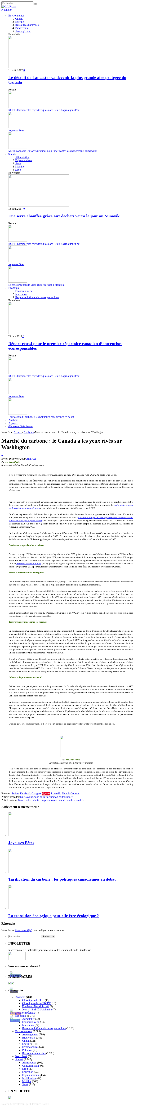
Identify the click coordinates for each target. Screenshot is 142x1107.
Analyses (13, 420)
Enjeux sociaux (23, 160)
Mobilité (19, 166)
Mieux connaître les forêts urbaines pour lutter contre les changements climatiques (52, 150)
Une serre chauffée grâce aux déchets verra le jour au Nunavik (63, 216)
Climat (19, 18)
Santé (18, 163)
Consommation (30, 1065)
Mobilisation (29, 1078)
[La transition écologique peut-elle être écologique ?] (26, 908)
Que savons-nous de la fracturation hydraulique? (46, 796)
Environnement (16, 15)
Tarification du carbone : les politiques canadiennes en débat (41, 416)
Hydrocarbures (30, 1046)
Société (12, 154)
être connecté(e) (23, 930)
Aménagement (23, 31)
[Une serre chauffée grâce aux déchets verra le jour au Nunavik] (38, 205)
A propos (13, 423)
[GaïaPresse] (8, 6)
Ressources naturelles (27, 24)
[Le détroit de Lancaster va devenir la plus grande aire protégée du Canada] (38, 67)
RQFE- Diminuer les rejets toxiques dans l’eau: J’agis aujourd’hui (44, 110)
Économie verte (23, 291)
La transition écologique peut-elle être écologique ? (53, 916)
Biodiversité (21, 28)
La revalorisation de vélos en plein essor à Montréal (36, 284)
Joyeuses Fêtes (16, 130)
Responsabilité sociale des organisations (37, 297)
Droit (18, 169)
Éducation (27, 1071)
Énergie (19, 21)
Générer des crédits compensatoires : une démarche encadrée (51, 800)
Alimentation (22, 157)
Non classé (21, 1056)
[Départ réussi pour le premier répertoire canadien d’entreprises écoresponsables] (38, 333)
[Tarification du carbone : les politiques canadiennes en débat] (26, 872)
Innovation (21, 294)
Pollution (27, 1050)
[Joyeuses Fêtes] (26, 835)
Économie (13, 287)
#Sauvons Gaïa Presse (20, 426)
